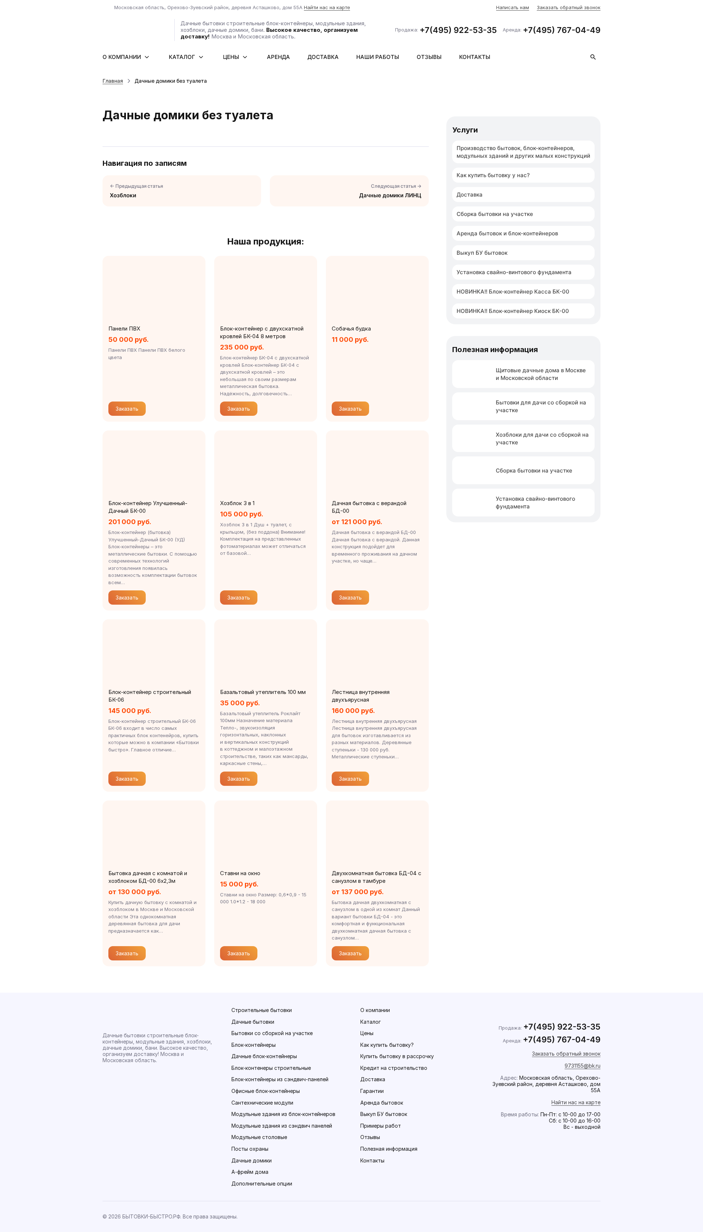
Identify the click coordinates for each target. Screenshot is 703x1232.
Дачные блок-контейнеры (264, 1056)
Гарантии (372, 1091)
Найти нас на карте (327, 7)
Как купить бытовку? (387, 1045)
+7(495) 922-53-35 (458, 30)
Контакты (474, 57)
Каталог (182, 56)
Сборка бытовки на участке (495, 213)
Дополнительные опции (261, 1183)
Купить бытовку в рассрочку (397, 1056)
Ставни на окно (240, 873)
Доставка (323, 57)
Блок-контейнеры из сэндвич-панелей (279, 1079)
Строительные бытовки (261, 1010)
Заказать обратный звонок (568, 7)
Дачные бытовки (252, 1022)
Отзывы (429, 57)
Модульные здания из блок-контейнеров (283, 1114)
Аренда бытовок (381, 1103)
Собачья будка (351, 328)
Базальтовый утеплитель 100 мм (263, 691)
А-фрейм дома (249, 1172)
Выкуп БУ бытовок (482, 252)
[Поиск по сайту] (593, 57)
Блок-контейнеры (253, 1045)
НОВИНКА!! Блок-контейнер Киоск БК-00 (513, 310)
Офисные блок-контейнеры (265, 1091)
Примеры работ (380, 1126)
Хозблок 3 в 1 (237, 503)
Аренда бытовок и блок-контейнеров (507, 233)
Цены (231, 56)
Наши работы (377, 57)
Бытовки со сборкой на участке (272, 1033)
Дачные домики (251, 1160)
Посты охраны (249, 1149)
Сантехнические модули (262, 1103)
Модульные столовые (259, 1137)
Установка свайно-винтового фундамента (514, 272)
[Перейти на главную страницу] (135, 30)
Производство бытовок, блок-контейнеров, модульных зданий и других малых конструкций (523, 152)
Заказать (127, 409)
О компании (122, 56)
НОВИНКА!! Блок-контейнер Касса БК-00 (513, 291)
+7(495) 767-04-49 (561, 30)
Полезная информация (388, 1149)
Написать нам (512, 7)
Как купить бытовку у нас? (493, 175)
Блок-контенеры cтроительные (271, 1068)
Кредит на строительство (393, 1068)
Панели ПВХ (124, 328)
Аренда (278, 57)
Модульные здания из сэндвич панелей (281, 1126)
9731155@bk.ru (582, 1066)
